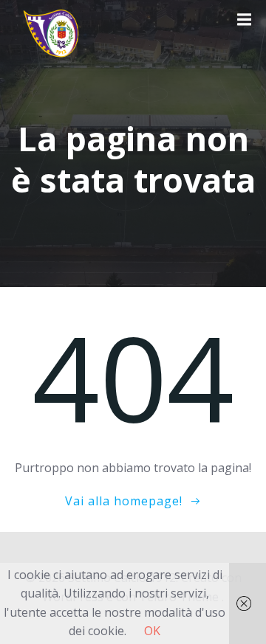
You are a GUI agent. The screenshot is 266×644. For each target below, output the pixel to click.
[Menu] (242, 19)
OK (152, 631)
